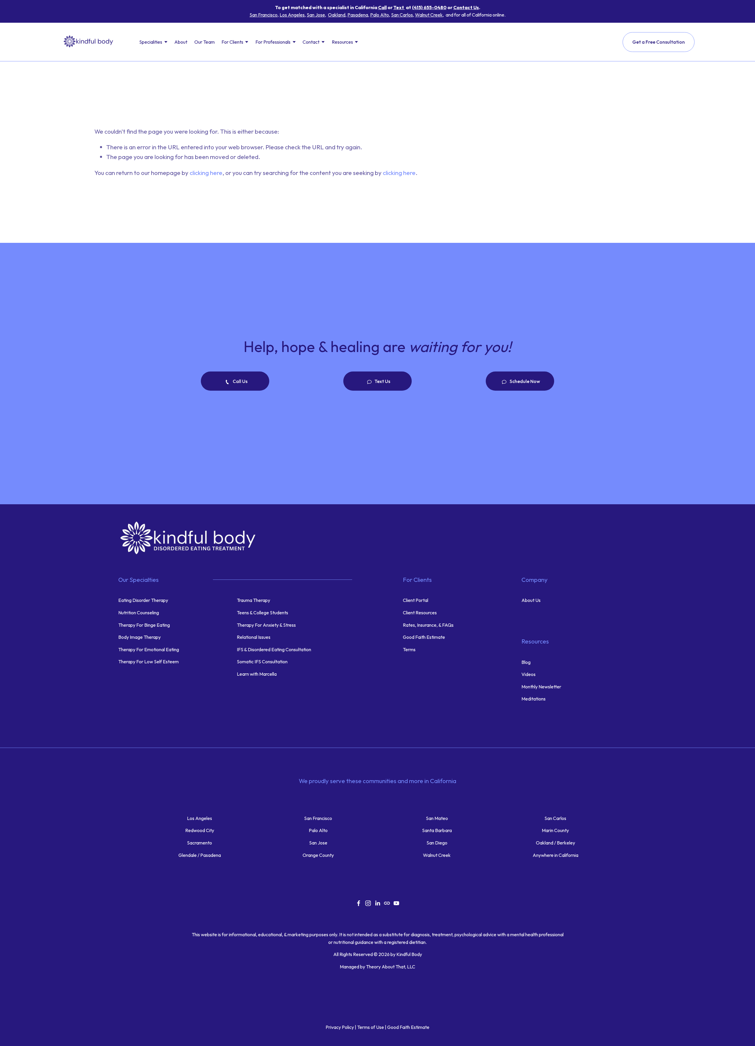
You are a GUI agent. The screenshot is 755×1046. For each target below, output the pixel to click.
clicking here (206, 172)
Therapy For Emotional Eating (148, 649)
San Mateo (437, 818)
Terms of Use (370, 1027)
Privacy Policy (340, 1027)
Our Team (204, 42)
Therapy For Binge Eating (144, 625)
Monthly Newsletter (541, 687)
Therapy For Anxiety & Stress (266, 625)
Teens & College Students (262, 613)
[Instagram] (368, 903)
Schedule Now (524, 381)
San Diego (436, 843)
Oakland (336, 15)
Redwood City (199, 830)
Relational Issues (253, 637)
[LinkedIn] (377, 903)
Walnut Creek (429, 15)
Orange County (318, 855)
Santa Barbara (437, 830)
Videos (528, 674)
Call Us (239, 381)
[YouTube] (396, 903)
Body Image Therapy (139, 637)
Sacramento (199, 843)
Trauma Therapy (253, 600)
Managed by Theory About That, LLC (377, 967)
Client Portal (415, 600)
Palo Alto (379, 15)
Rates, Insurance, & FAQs (428, 625)
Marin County (555, 830)
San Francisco (264, 15)
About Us (531, 600)
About (180, 42)
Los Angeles (292, 15)
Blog (526, 662)
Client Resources (420, 613)
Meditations (533, 699)
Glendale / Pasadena (199, 855)
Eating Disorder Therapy (143, 600)
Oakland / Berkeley (555, 843)
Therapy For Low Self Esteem (148, 661)
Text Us (382, 381)
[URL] (387, 903)
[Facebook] (359, 903)
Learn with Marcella (257, 674)
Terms (409, 649)
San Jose (316, 15)
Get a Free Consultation (658, 42)
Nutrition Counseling (138, 613)
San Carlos (402, 15)
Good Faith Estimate (424, 637)
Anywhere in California (555, 855)
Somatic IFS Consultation (262, 661)
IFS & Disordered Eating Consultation (274, 649)
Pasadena (357, 15)
